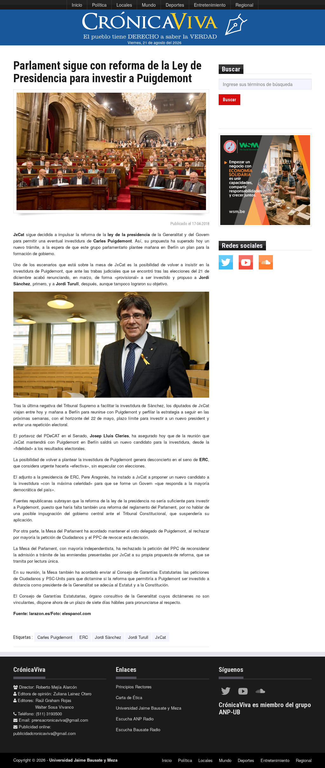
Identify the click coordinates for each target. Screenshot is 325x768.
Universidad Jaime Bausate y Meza (148, 708)
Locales (124, 5)
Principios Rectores (134, 687)
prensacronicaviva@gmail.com (60, 720)
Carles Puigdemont (54, 637)
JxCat (160, 637)
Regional (244, 5)
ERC (83, 637)
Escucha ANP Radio (135, 719)
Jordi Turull (138, 637)
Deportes (175, 5)
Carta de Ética (129, 697)
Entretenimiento (210, 5)
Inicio (77, 5)
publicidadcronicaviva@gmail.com (44, 733)
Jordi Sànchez (108, 637)
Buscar (229, 99)
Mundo (149, 5)
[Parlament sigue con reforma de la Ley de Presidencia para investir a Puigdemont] (111, 151)
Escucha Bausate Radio (138, 729)
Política (99, 5)
